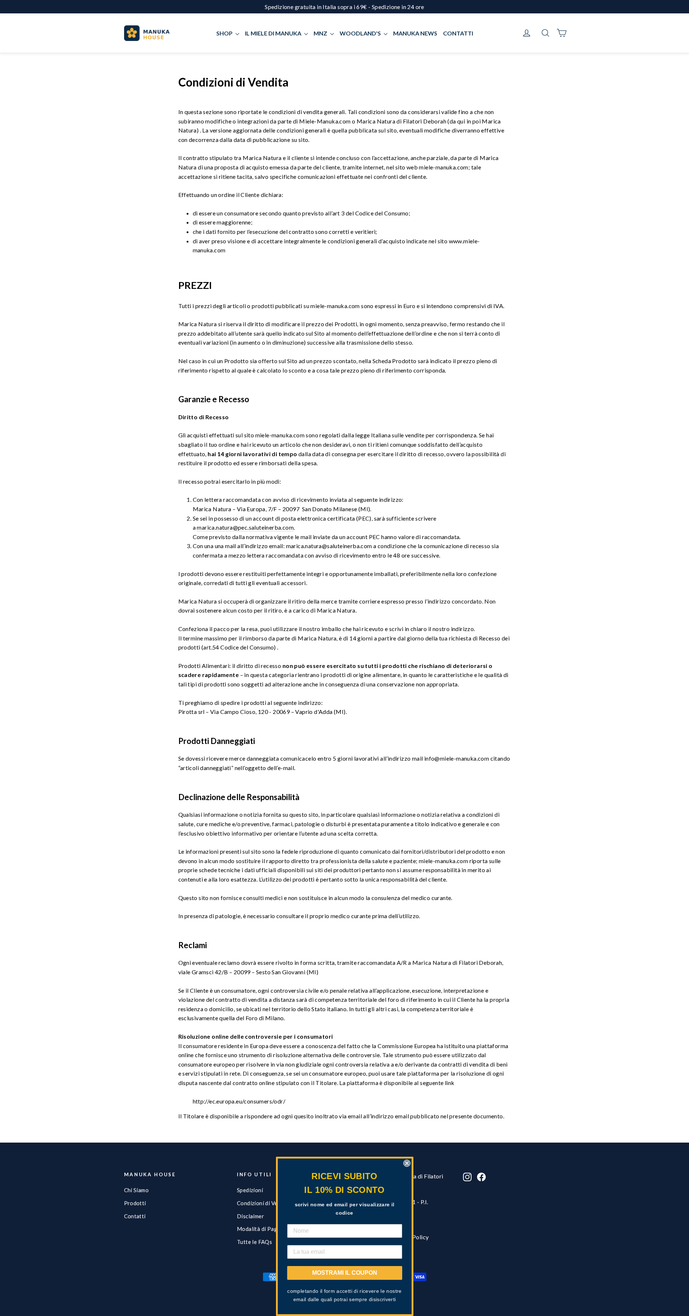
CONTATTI (458, 33)
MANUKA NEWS (415, 33)
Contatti (135, 1216)
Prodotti (135, 1203)
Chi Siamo (136, 1190)
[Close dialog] (407, 1163)
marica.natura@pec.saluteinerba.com (245, 527)
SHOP (225, 33)
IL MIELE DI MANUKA (273, 33)
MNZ (321, 33)
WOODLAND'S (361, 33)
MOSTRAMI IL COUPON (344, 1273)
